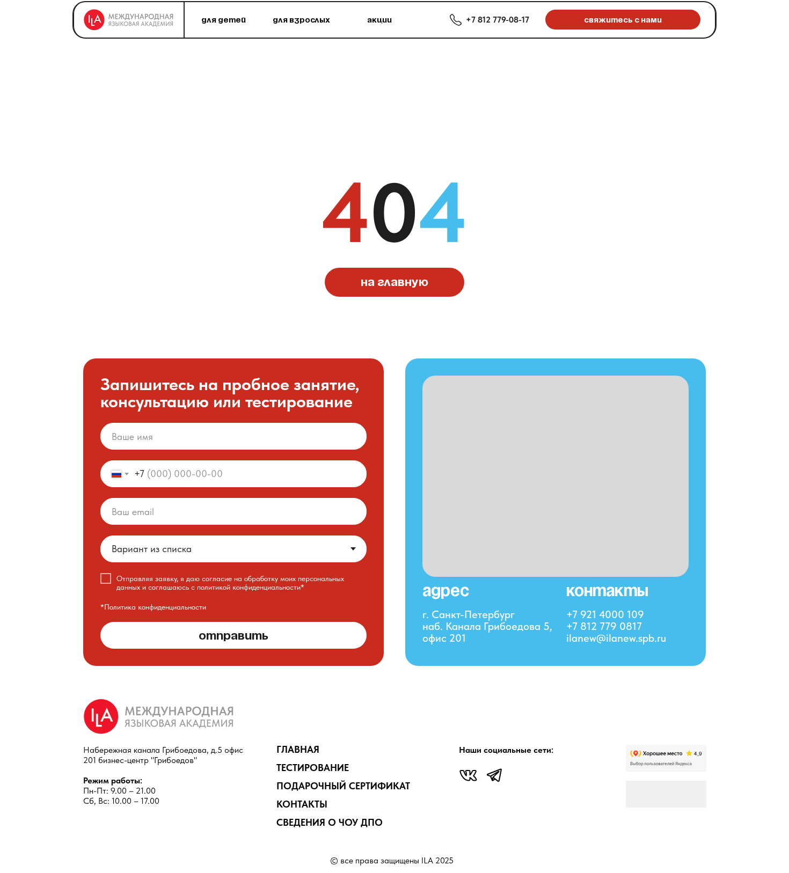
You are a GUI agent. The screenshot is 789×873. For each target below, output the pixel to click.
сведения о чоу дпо (329, 822)
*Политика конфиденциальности (153, 607)
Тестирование (312, 767)
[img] (468, 775)
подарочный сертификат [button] (343, 785)
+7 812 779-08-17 (497, 19)
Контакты (301, 804)
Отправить (233, 635)
